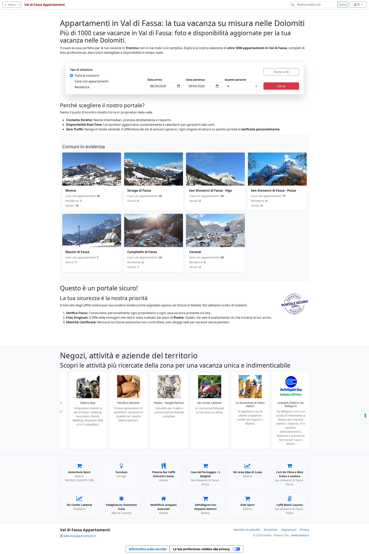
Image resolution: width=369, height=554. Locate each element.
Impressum (288, 529)
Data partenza (195, 79)
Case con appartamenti (91, 81)
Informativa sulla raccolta (148, 549)
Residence (82, 87)
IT (359, 4)
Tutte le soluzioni (87, 75)
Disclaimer (271, 529)
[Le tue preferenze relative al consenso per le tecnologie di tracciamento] (365, 415)
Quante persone (235, 79)
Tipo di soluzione (81, 69)
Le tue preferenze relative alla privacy (201, 549)
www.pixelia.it (300, 535)
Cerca (343, 4)
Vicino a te (281, 72)
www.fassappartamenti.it (79, 536)
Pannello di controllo (247, 529)
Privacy (304, 529)
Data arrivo (154, 79)
